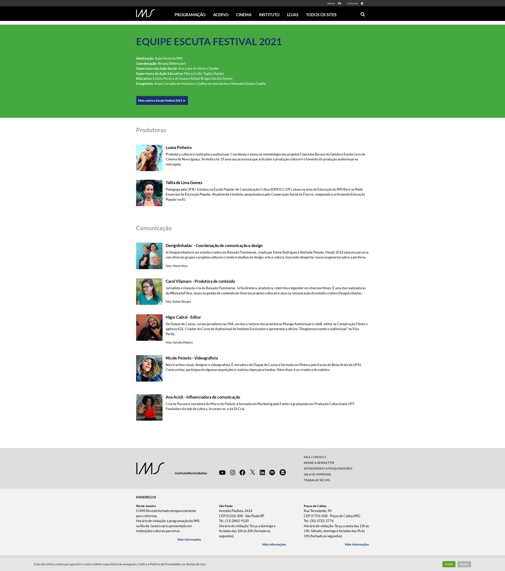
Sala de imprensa (317, 474)
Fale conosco (315, 457)
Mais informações (189, 539)
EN (339, 3)
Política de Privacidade (165, 564)
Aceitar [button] (449, 564)
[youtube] (222, 472)
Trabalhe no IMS (317, 480)
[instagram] (232, 472)
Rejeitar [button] (464, 564)
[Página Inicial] (145, 13)
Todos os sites (321, 14)
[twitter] (252, 472)
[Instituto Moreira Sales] (171, 468)
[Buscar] (363, 13)
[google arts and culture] (282, 472)
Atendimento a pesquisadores (328, 468)
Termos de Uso (195, 564)
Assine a (319, 462)
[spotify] (272, 472)
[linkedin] (262, 472)
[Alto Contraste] (362, 3)
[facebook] (242, 472)
